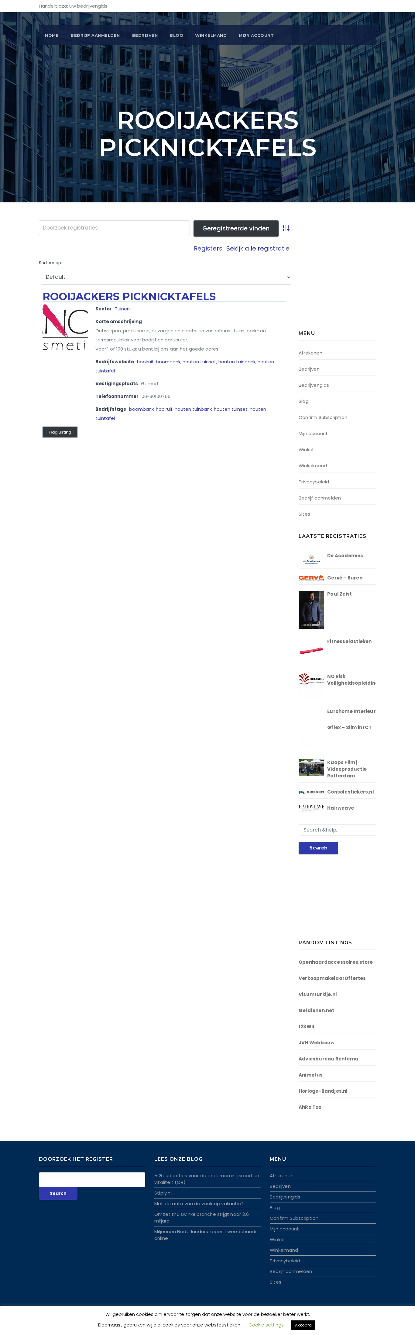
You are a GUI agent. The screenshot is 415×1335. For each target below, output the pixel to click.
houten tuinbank (193, 409)
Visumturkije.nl (318, 994)
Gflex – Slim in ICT (349, 727)
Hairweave (340, 808)
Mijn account (256, 35)
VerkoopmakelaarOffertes (332, 978)
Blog (176, 35)
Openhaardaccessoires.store (336, 962)
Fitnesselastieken (349, 641)
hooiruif (164, 409)
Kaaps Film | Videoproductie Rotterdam (347, 769)
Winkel (306, 449)
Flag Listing (60, 432)
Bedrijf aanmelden (320, 498)
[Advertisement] (337, 277)
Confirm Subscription (323, 417)
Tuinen (122, 309)
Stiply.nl (163, 1193)
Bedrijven (145, 35)
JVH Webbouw (316, 1042)
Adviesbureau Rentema (328, 1059)
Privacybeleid (314, 482)
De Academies (345, 555)
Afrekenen (310, 353)
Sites (304, 514)
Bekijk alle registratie (258, 248)
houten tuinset (231, 409)
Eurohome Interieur (351, 711)
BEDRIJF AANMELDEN (95, 35)
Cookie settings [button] (266, 1325)
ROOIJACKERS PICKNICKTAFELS (129, 296)
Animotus (311, 1075)
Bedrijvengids (314, 385)
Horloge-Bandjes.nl (323, 1091)
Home (52, 35)
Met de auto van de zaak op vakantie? (199, 1203)
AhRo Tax (310, 1107)
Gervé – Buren (344, 578)
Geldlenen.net (316, 1010)
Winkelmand (211, 35)
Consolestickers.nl (350, 792)
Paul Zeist (339, 594)
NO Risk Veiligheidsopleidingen (356, 679)
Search (318, 848)
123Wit (307, 1026)
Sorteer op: (50, 263)
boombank (141, 409)
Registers (208, 248)
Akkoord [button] (303, 1325)
